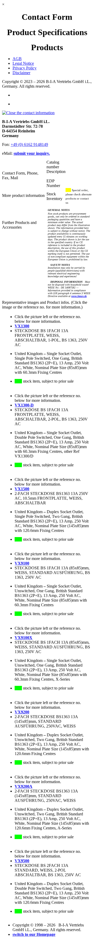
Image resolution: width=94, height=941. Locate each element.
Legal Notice (23, 63)
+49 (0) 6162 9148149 (29, 144)
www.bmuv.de (79, 296)
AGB (17, 58)
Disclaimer (21, 72)
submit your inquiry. (32, 153)
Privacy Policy (25, 68)
